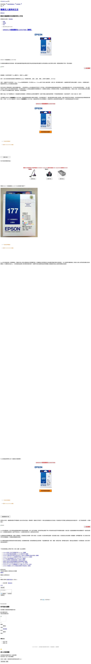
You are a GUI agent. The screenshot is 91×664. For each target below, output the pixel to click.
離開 (7, 661)
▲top (1, 585)
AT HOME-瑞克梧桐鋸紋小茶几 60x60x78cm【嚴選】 (14, 558)
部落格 (4, 23)
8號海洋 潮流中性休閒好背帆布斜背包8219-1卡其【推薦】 (15, 562)
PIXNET (36, 646)
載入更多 (2, 587)
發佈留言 (2, 595)
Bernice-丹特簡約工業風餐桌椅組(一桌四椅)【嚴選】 (14, 559)
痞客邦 (8, 579)
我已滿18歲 (3, 661)
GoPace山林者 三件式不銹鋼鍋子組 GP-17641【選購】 (14, 552)
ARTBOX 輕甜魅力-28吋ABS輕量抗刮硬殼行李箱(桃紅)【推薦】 (17, 565)
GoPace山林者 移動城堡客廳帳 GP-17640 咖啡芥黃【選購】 (16, 554)
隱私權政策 (52, 646)
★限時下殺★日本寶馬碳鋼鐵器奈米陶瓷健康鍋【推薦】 (15, 561)
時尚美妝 (11, 19)
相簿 (4, 21)
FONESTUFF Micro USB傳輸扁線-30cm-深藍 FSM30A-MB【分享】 (17, 564)
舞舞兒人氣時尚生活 (9, 9)
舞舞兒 (1, 572)
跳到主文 (2, 13)
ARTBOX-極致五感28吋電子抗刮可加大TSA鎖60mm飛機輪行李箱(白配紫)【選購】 (21, 555)
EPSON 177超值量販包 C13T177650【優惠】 (17, 30)
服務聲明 (57, 646)
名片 (4, 24)
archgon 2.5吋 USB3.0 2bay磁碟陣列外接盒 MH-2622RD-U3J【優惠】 (18, 557)
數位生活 (10, 583)
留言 (11, 579)
